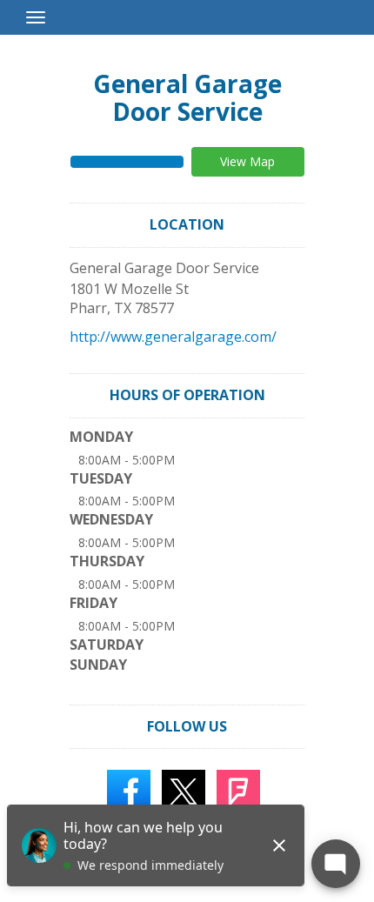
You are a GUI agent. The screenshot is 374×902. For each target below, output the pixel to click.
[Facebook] (128, 790)
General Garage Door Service (187, 97)
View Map (247, 161)
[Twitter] (183, 790)
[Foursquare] (238, 790)
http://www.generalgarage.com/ (173, 336)
